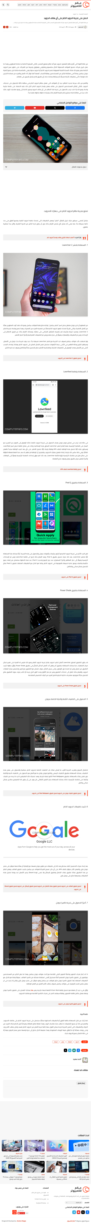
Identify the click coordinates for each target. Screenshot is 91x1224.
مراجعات (24, 5)
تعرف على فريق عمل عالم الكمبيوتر (40, 1193)
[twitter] (55, 108)
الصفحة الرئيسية (83, 14)
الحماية (44, 5)
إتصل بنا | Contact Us (40, 1199)
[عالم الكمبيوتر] (80, 5)
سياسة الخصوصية (41, 1203)
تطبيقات (70, 1042)
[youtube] (34, 108)
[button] (78, 1050)
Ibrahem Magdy (21, 1221)
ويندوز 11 (55, 5)
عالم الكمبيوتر (71, 1221)
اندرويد (32, 5)
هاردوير (19, 5)
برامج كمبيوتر (65, 5)
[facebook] (75, 108)
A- (4, 27)
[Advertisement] (45, 48)
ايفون (28, 5)
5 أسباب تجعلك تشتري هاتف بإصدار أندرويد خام (61, 237)
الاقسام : (86, 1202)
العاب (37, 5)
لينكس (40, 5)
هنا (31, 990)
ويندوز (59, 5)
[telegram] (14, 108)
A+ (7, 27)
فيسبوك (49, 5)
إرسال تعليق (81, 1083)
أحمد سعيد (80, 27)
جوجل (62, 1042)
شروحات (56, 1042)
